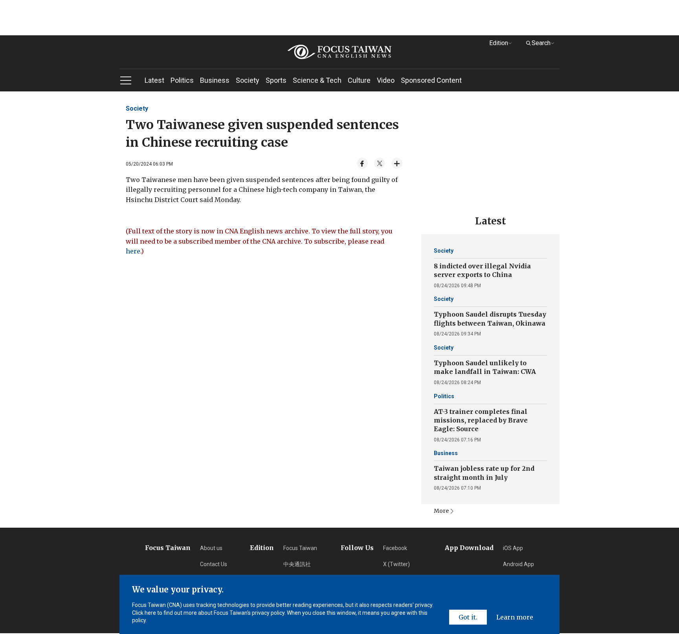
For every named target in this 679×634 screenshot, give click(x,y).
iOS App (513, 548)
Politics (182, 80)
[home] (339, 52)
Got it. (468, 617)
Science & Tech (317, 80)
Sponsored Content (431, 80)
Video (386, 80)
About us (211, 548)
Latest (154, 80)
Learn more (514, 617)
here (133, 251)
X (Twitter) (396, 564)
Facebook (395, 548)
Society (247, 80)
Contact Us (213, 564)
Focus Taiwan (300, 548)
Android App (518, 564)
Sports (276, 80)
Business (214, 80)
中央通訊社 (297, 564)
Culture (359, 80)
